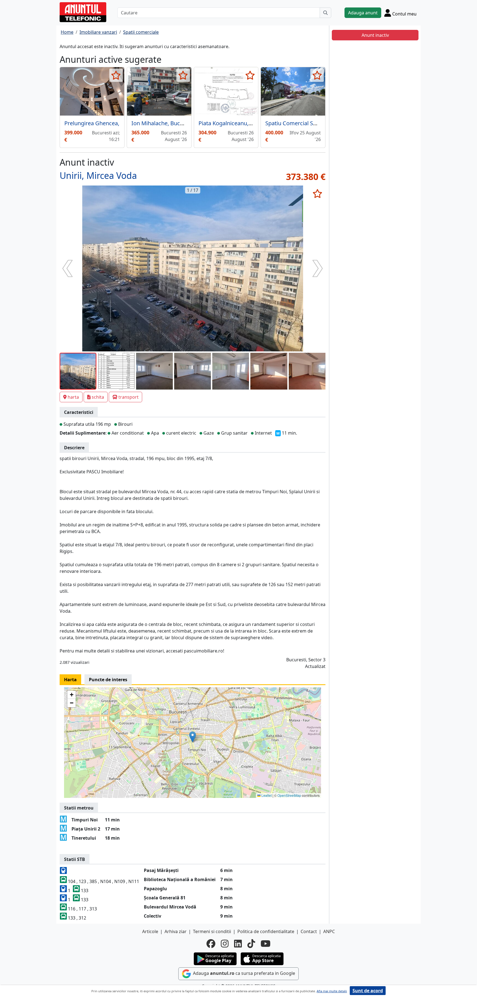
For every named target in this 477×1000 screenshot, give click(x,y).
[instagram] (225, 943)
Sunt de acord (368, 991)
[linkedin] (238, 943)
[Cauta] (325, 12)
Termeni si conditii (212, 931)
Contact (309, 931)
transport (128, 397)
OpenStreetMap (289, 795)
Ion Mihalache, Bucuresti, (163, 123)
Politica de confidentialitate (265, 931)
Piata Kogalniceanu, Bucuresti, (236, 123)
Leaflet (266, 795)
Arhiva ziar (176, 931)
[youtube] (266, 943)
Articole (150, 931)
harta (73, 397)
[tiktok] (251, 943)
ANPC (329, 931)
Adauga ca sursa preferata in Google (243, 973)
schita (98, 397)
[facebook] (210, 943)
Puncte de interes (108, 680)
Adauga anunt (363, 13)
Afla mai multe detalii (332, 991)
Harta (70, 680)
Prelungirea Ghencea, (91, 123)
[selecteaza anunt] (116, 75)
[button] (192, 737)
